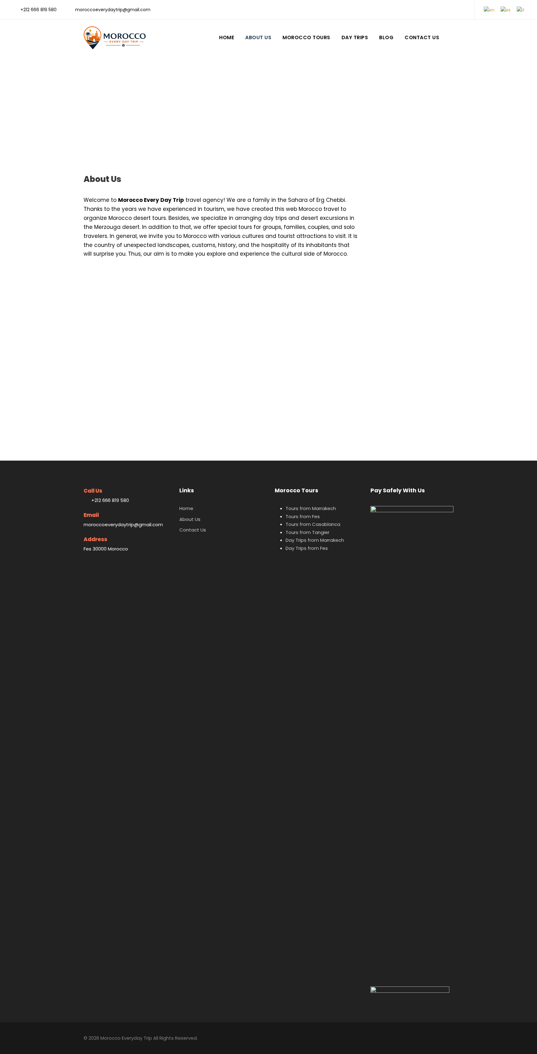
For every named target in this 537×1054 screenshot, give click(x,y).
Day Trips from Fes (307, 548)
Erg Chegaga (253, 357)
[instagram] (463, 10)
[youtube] (453, 10)
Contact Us (422, 37)
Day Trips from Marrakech (315, 540)
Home (226, 37)
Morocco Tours (306, 37)
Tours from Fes (303, 516)
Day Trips (355, 37)
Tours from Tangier (307, 532)
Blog (386, 37)
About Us (258, 37)
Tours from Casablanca (313, 524)
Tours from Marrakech (311, 508)
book (306, 314)
